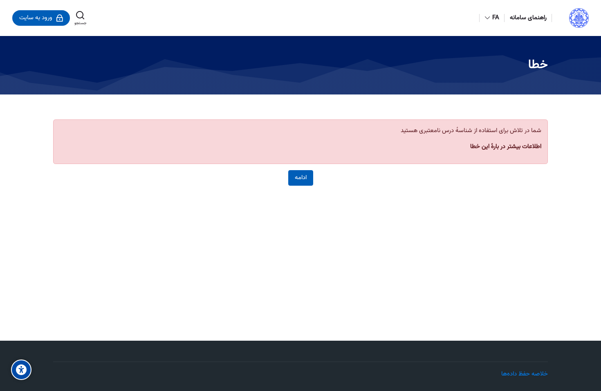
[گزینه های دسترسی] (21, 370)
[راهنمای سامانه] (8, 195)
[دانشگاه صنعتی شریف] (579, 18)
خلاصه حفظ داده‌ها (524, 374)
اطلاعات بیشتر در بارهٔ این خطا (505, 146)
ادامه (301, 177)
